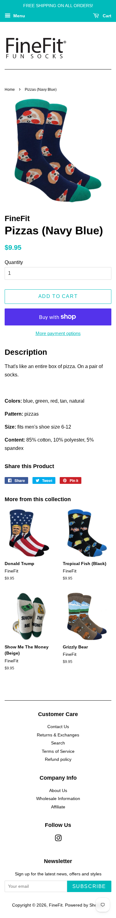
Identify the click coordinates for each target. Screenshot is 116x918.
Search (58, 743)
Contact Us (58, 726)
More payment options (58, 333)
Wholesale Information (58, 798)
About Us (58, 790)
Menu (18, 15)
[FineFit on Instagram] (58, 839)
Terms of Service (58, 751)
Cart (106, 15)
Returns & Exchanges (58, 735)
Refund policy (58, 759)
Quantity (14, 262)
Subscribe (89, 886)
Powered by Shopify (84, 905)
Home (10, 89)
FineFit (55, 905)
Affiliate (58, 807)
